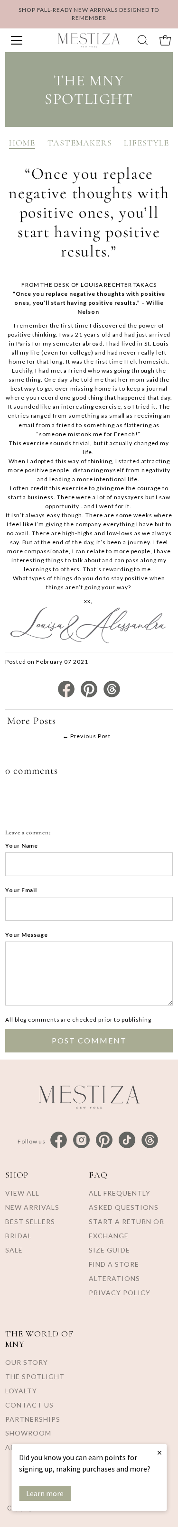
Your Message (26, 934)
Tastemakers (79, 142)
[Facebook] (58, 1140)
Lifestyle (146, 142)
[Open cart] (165, 40)
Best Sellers (30, 1221)
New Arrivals (32, 1207)
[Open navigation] (25, 40)
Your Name (21, 845)
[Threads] (149, 1140)
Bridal (18, 1236)
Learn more (45, 1493)
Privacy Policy (119, 1293)
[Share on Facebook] (67, 695)
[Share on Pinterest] (90, 695)
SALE (14, 1250)
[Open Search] (143, 40)
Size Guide (109, 1250)
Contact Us (29, 1405)
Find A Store (114, 1264)
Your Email (21, 890)
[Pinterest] (104, 1140)
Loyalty (21, 1391)
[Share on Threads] (111, 695)
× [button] (159, 1452)
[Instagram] (81, 1140)
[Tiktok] (127, 1140)
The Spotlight (35, 1376)
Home (22, 142)
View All (22, 1193)
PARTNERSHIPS (32, 1419)
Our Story (26, 1362)
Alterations (114, 1278)
